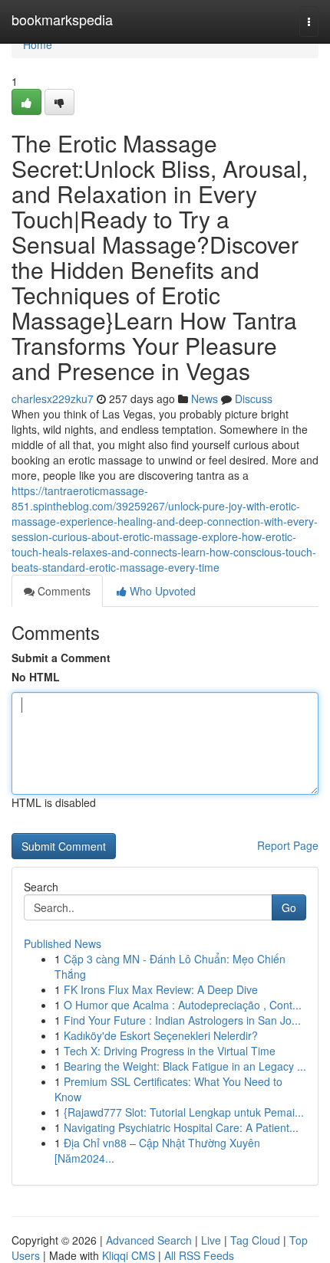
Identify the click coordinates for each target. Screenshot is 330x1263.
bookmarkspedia (62, 19)
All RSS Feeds (199, 1255)
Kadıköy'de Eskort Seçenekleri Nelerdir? (161, 1035)
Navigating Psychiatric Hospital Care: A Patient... (181, 1127)
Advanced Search (149, 1240)
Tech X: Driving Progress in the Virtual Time (170, 1050)
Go (289, 907)
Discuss (253, 398)
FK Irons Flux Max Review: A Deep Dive (161, 989)
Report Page (287, 845)
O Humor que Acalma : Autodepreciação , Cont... (183, 1004)
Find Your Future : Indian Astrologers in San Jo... (182, 1020)
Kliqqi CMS (128, 1255)
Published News (62, 943)
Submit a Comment (61, 657)
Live (211, 1240)
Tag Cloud (255, 1240)
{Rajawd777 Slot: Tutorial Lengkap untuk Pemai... (184, 1112)
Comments (63, 591)
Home (37, 44)
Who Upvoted (161, 591)
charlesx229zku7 (53, 398)
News (204, 398)
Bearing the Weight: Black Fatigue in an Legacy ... (185, 1066)
